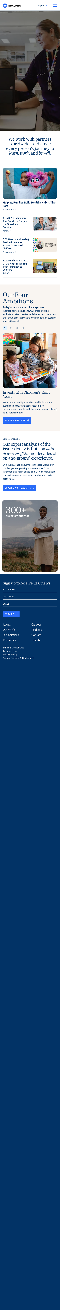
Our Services (11, 635)
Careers (36, 624)
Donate (36, 640)
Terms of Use (10, 651)
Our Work (9, 629)
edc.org (12, 5)
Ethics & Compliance (13, 647)
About (7, 624)
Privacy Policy (10, 654)
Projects (36, 629)
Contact (36, 635)
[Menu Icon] (55, 5)
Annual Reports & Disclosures (18, 658)
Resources (9, 640)
